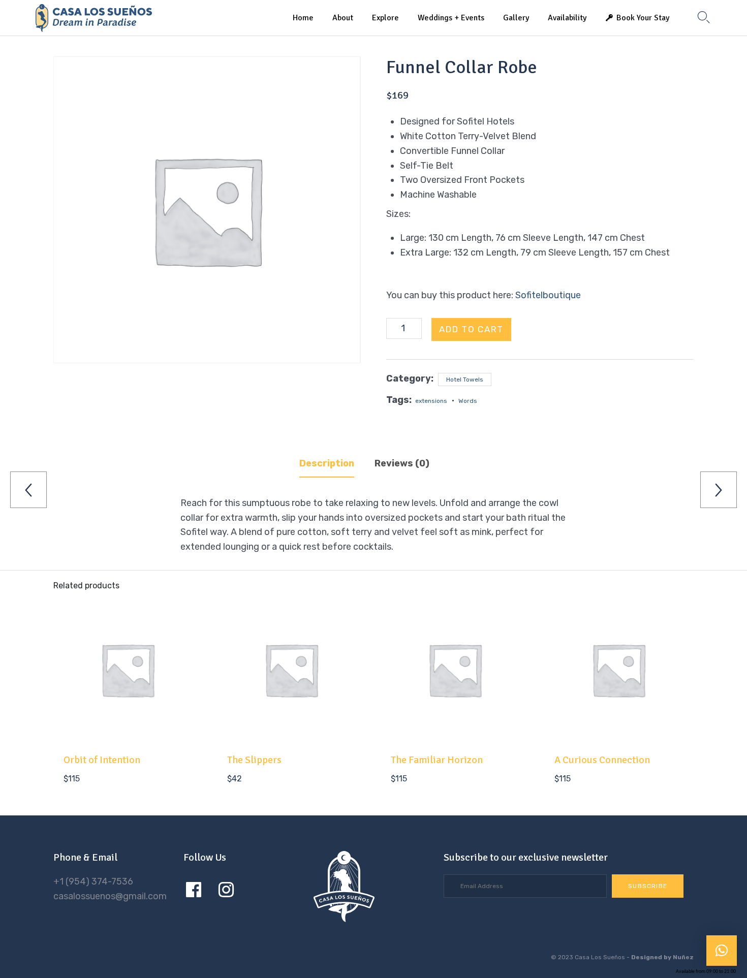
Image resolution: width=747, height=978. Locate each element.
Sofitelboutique (548, 295)
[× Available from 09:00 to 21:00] (721, 950)
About (342, 18)
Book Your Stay (642, 18)
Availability (567, 18)
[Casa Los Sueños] (94, 18)
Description (326, 463)
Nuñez (683, 957)
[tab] (335, 464)
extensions (431, 400)
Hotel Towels (464, 379)
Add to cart (471, 329)
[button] (647, 886)
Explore (385, 18)
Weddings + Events (451, 18)
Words (467, 400)
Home (303, 18)
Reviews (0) (402, 463)
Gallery (516, 18)
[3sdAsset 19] (344, 919)
